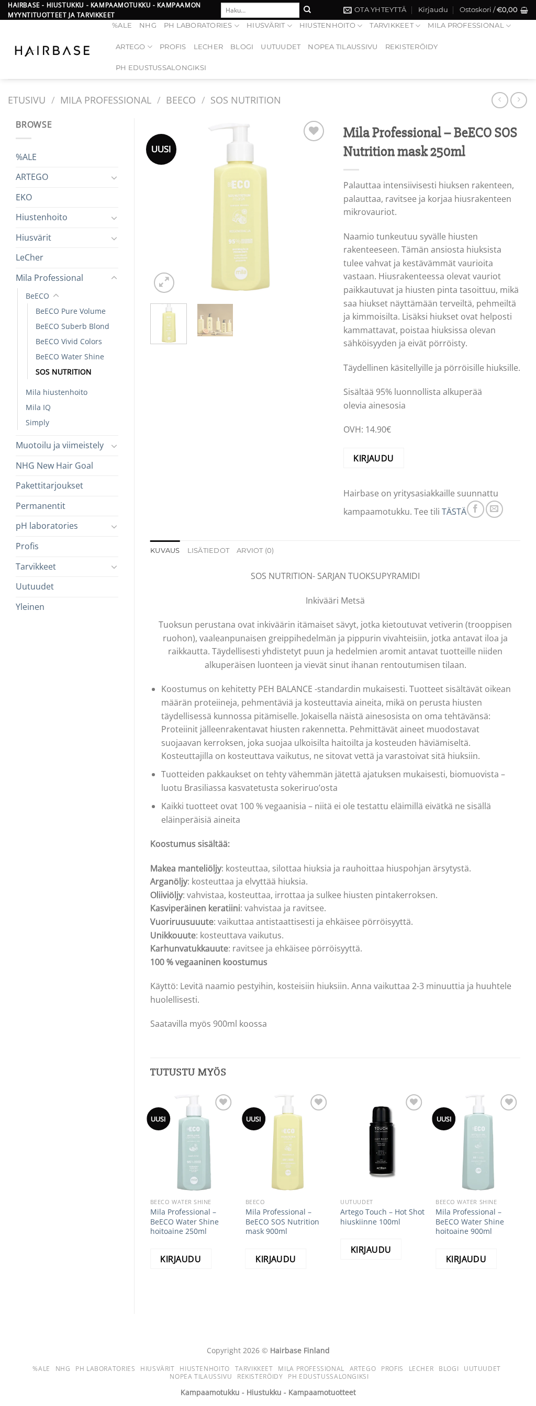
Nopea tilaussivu (342, 47)
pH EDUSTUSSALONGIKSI (161, 68)
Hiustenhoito (327, 25)
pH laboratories (198, 25)
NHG (148, 25)
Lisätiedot (208, 550)
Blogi (241, 47)
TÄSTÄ (454, 511)
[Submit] (307, 10)
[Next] (311, 207)
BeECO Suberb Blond (72, 326)
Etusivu (27, 99)
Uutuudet (35, 586)
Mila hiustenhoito (56, 392)
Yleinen (30, 607)
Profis (173, 47)
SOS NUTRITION (245, 99)
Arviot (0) (255, 550)
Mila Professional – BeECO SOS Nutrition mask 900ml (282, 1221)
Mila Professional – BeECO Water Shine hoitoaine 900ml (470, 1221)
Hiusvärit (266, 25)
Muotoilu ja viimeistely (60, 445)
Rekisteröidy (411, 47)
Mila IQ (38, 407)
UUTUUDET (280, 47)
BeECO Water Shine (70, 356)
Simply (37, 422)
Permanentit (40, 506)
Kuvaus (165, 550)
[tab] (165, 550)
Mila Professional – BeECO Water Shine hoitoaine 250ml (184, 1221)
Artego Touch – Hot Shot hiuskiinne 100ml (382, 1217)
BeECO (181, 99)
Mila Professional (466, 25)
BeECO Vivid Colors (69, 341)
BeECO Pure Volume (71, 311)
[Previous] (167, 207)
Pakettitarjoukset (49, 485)
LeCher (209, 47)
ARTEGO (131, 47)
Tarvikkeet (392, 25)
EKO (24, 197)
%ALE (122, 25)
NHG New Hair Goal (54, 465)
